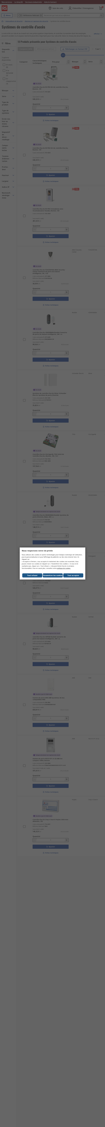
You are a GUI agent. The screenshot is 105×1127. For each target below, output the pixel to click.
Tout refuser (32, 575)
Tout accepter (73, 575)
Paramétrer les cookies (52, 575)
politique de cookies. (64, 568)
